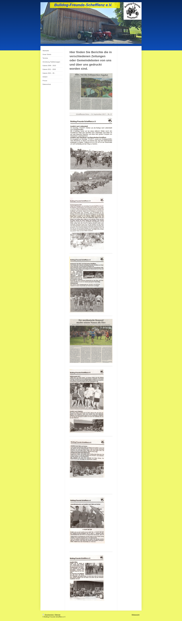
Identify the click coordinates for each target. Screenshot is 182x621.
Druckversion (49, 615)
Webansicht (135, 615)
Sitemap (57, 615)
